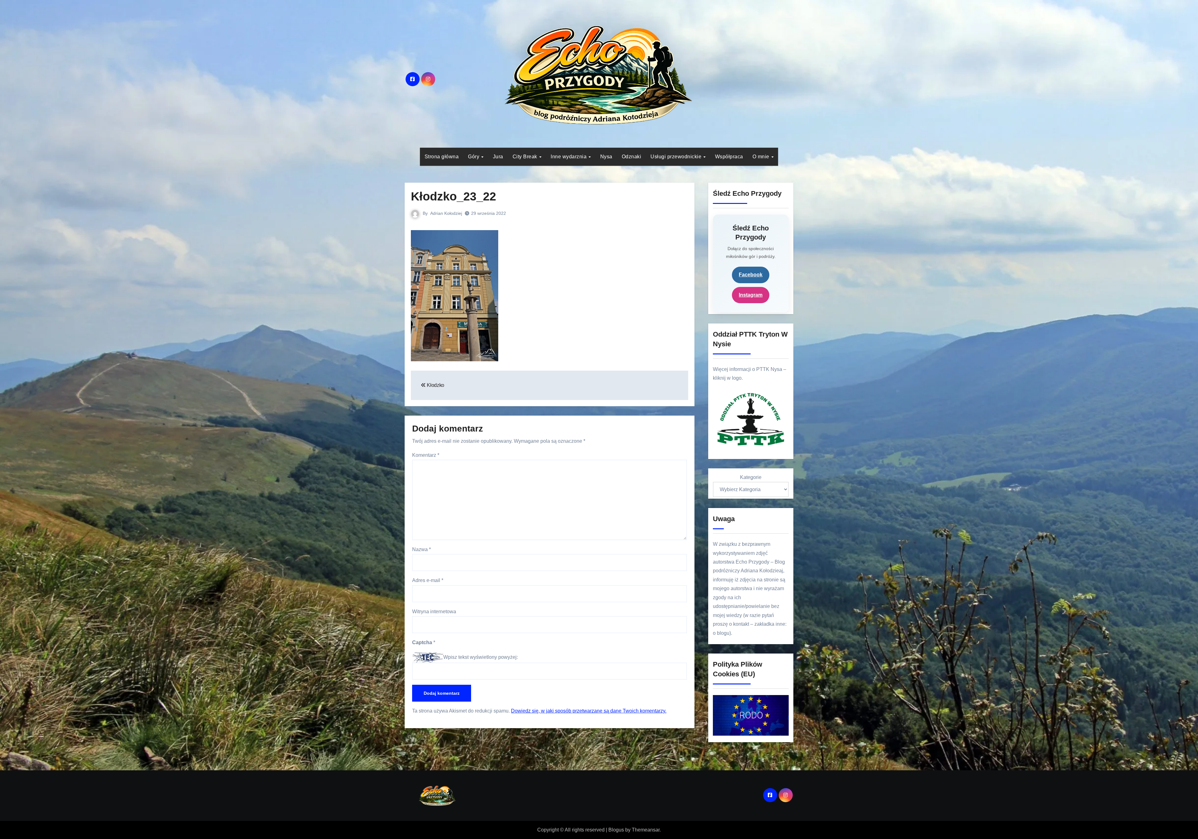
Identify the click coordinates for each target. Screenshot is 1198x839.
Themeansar (646, 829)
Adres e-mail (427, 580)
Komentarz (425, 455)
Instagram (750, 295)
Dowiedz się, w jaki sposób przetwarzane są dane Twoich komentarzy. (588, 710)
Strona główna (442, 156)
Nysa (606, 156)
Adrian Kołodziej (446, 213)
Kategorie (751, 477)
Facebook (750, 274)
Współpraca (729, 156)
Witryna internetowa (434, 611)
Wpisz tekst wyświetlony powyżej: (480, 657)
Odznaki (631, 156)
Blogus (616, 829)
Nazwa (421, 549)
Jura (498, 156)
